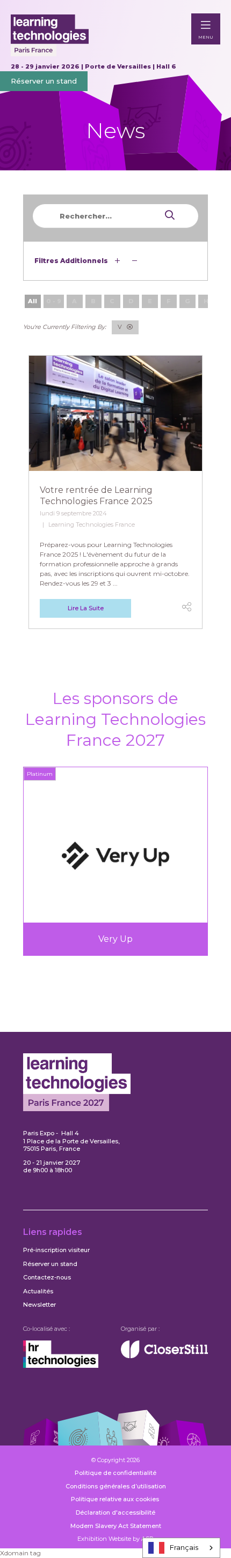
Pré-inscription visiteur (56, 1250)
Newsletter (39, 1304)
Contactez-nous (47, 1277)
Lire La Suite (86, 608)
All (32, 301)
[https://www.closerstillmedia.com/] (164, 1356)
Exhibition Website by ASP (115, 1538)
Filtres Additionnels (72, 261)
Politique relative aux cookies (116, 1499)
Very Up (115, 939)
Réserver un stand (44, 81)
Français (184, 1547)
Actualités (38, 1291)
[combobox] (181, 1548)
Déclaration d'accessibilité (115, 1512)
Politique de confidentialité (115, 1473)
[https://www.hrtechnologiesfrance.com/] (60, 1365)
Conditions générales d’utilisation (116, 1486)
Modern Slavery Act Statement (115, 1526)
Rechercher (148, 215)
